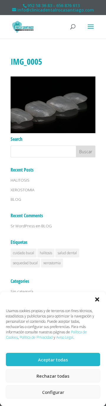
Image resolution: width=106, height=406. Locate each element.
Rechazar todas (53, 376)
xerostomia (52, 262)
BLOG (16, 199)
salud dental (67, 252)
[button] (97, 299)
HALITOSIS (20, 180)
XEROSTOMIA (22, 190)
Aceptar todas (53, 360)
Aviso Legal (64, 337)
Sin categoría (22, 291)
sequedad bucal (25, 262)
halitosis (46, 252)
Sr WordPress (23, 226)
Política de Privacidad (36, 337)
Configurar (53, 392)
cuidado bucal (23, 252)
